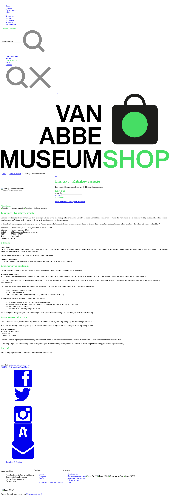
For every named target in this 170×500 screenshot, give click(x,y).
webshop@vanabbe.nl (21, 367)
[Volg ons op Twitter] (23, 404)
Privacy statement (74, 480)
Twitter (41, 474)
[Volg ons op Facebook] (23, 387)
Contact (70, 482)
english (13, 28)
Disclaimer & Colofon (14, 462)
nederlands (7, 28)
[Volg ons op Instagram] (23, 422)
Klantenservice (73, 474)
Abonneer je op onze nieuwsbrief (51, 482)
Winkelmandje (11, 24)
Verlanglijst (10, 20)
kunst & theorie (15, 174)
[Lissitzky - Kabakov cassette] (12, 189)
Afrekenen (9, 22)
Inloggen (9, 18)
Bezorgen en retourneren (77, 476)
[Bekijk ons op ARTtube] (23, 440)
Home (8, 6)
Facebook (42, 476)
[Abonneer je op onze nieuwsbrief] (23, 458)
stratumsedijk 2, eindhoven (20, 365)
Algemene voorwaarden (76, 478)
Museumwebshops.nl (34, 494)
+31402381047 (6, 367)
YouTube (42, 478)
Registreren (10, 16)
